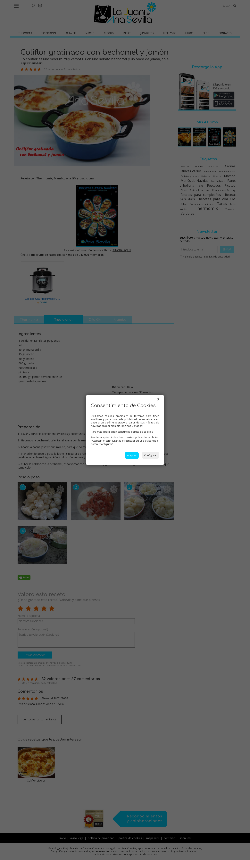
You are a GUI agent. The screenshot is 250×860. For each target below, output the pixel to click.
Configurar (150, 455)
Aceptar (131, 455)
